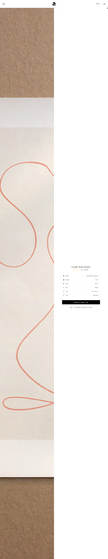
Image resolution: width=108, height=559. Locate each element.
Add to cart (81, 302)
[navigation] (4, 4)
